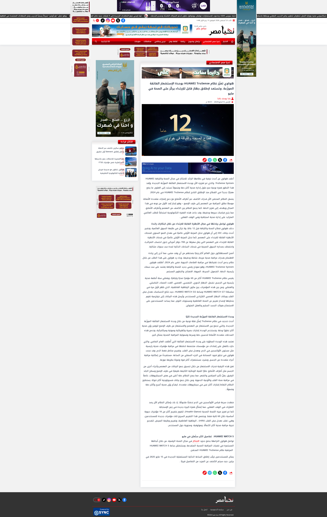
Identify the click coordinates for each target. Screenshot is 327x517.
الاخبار (225, 41)
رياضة (182, 41)
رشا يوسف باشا (224, 99)
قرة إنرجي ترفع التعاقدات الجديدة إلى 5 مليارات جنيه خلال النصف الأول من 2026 (160, 16)
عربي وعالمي (160, 41)
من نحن (229, 509)
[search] (96, 41)
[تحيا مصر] (221, 30)
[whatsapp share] (215, 160)
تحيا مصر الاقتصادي (211, 41)
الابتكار (196, 441)
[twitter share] (220, 160)
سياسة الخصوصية (217, 509)
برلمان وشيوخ (194, 41)
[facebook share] (225, 160)
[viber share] (210, 160)
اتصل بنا (204, 509)
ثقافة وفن (173, 41)
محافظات (147, 41)
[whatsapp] (205, 160)
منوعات (137, 41)
